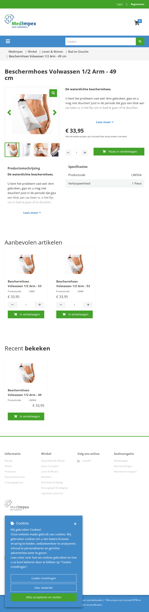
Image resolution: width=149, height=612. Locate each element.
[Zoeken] (140, 41)
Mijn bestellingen (123, 466)
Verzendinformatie (15, 477)
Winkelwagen (121, 460)
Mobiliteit (46, 477)
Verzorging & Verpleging (54, 487)
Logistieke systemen (52, 493)
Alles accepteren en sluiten (43, 597)
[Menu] (8, 41)
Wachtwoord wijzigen (125, 471)
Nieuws (9, 460)
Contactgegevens (14, 482)
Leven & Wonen (49, 471)
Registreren (137, 4)
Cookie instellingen (43, 578)
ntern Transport (50, 466)
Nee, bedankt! (44, 588)
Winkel (8, 466)
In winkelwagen (30, 314)
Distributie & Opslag (52, 482)
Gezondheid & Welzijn (53, 460)
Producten (10, 471)
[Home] (44, 21)
